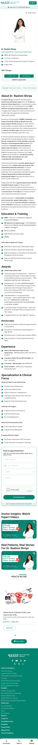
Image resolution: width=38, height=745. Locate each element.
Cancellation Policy (7, 721)
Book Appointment (19, 497)
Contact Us (4, 718)
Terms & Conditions (7, 733)
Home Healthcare (6, 706)
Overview (5, 88)
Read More (9, 628)
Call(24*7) (19, 743)
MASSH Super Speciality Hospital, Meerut (13, 700)
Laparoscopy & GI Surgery (9, 673)
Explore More (20, 641)
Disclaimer (4, 724)
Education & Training (15, 88)
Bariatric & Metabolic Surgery (10, 685)
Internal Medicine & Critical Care (10, 680)
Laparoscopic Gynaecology (9, 683)
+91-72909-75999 (20, 7)
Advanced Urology (6, 671)
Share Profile (32, 13)
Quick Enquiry (5, 713)
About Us (28, 7)
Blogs (3, 711)
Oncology (4, 678)
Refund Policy (5, 730)
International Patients (7, 708)
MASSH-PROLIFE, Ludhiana (9, 698)
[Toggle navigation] (33, 3)
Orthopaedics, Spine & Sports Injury (12, 676)
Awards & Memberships (30, 88)
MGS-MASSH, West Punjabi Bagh (11, 693)
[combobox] (5, 465)
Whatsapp (31, 743)
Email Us (11, 7)
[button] (15, 635)
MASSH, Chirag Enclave (8, 691)
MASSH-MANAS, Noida (8, 696)
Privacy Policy (5, 727)
